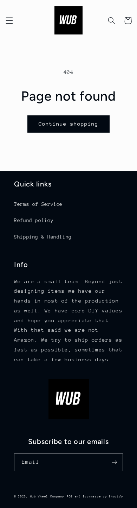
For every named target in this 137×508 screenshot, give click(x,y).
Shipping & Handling (43, 237)
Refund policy (33, 220)
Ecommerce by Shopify (103, 496)
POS (70, 496)
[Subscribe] (114, 462)
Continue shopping (69, 124)
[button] (9, 20)
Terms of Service (38, 204)
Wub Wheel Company (47, 496)
